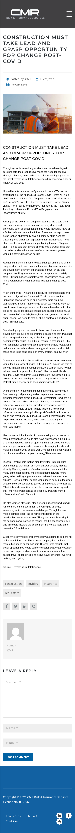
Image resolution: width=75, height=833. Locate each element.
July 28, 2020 (46, 79)
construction (13, 584)
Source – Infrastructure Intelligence (22, 567)
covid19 (33, 584)
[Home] (25, 14)
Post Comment (18, 757)
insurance (50, 584)
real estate (12, 593)
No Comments (19, 84)
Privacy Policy (13, 816)
